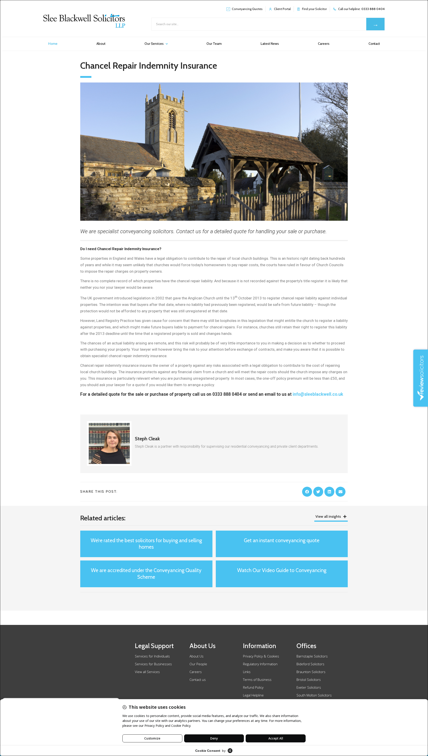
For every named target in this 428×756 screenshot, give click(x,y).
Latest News (270, 44)
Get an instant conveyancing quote (281, 540)
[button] (307, 492)
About (101, 44)
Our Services (154, 44)
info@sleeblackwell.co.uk (318, 394)
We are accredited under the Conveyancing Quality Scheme (146, 573)
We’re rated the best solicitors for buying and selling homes (146, 543)
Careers (323, 44)
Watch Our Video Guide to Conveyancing (281, 570)
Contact (374, 44)
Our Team (214, 44)
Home (53, 44)
